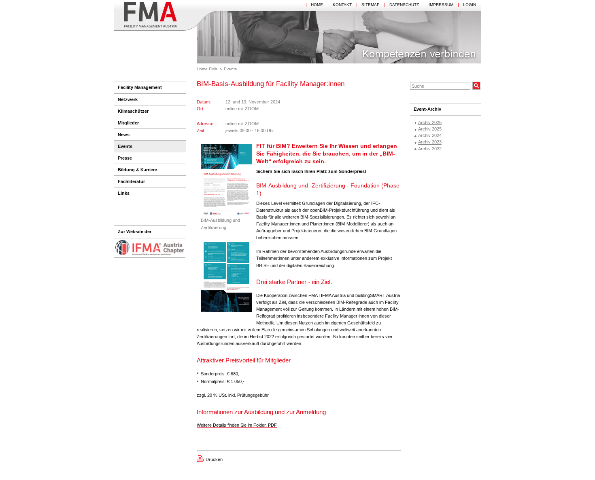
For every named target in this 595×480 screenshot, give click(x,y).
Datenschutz (404, 4)
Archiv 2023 (430, 142)
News (124, 134)
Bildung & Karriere (137, 169)
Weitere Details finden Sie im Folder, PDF (237, 425)
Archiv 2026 (430, 122)
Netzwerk (128, 99)
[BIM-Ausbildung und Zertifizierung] (226, 180)
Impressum (441, 4)
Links (124, 193)
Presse (125, 158)
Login (469, 4)
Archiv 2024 (430, 135)
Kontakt (342, 4)
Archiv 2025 (430, 128)
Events (230, 69)
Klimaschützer (133, 111)
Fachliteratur (131, 181)
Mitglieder (128, 122)
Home (317, 4)
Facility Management (140, 87)
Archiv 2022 (430, 148)
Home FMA (207, 69)
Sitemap (370, 4)
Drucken (214, 459)
